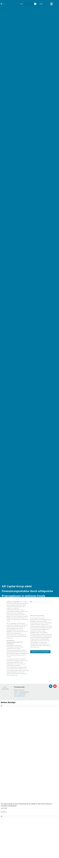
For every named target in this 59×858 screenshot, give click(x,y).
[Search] (35, 4)
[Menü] (51, 4)
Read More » (4, 811)
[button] (50, 686)
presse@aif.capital (19, 696)
